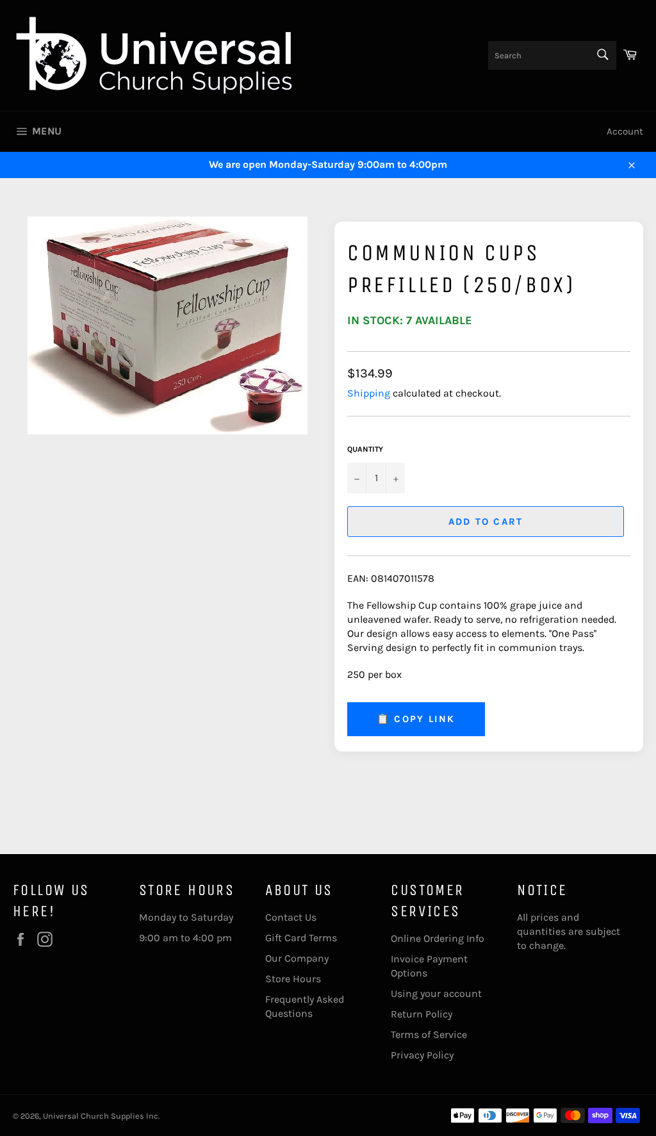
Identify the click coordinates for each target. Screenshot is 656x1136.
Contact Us (290, 917)
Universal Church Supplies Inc (100, 1116)
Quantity (365, 449)
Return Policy (421, 1014)
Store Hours (293, 979)
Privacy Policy (422, 1055)
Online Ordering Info (437, 938)
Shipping (368, 393)
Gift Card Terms (301, 938)
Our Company (297, 958)
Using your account (436, 993)
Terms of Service (429, 1034)
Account (625, 131)
